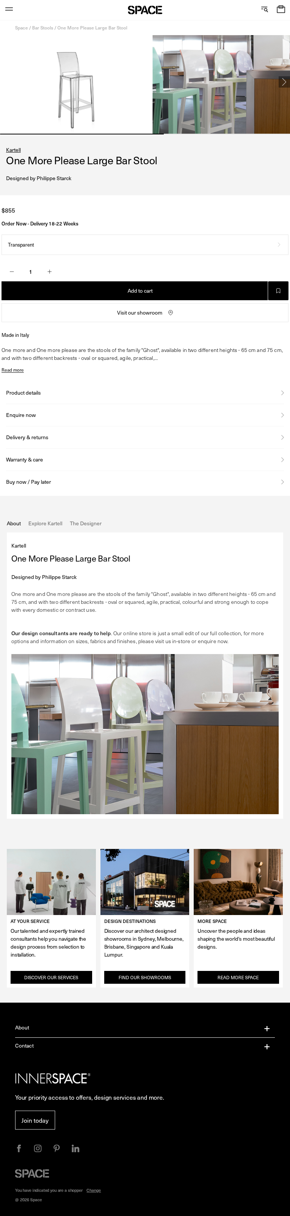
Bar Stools (42, 27)
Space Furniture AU (145, 10)
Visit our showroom (139, 312)
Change (93, 1190)
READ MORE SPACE (238, 977)
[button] (280, 10)
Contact (24, 1045)
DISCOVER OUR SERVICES (51, 977)
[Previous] (5, 82)
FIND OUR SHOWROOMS (145, 977)
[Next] (284, 82)
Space (21, 27)
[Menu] (9, 10)
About (22, 1027)
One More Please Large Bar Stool (92, 27)
